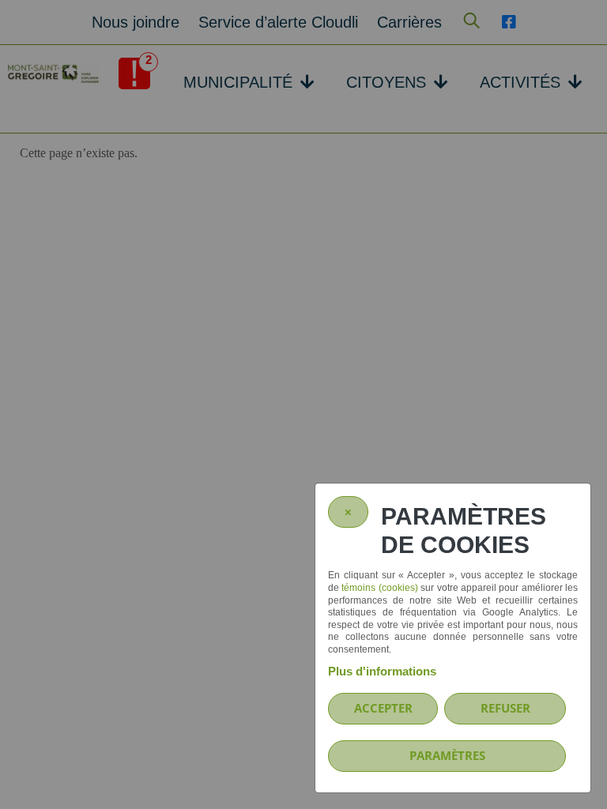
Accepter (383, 708)
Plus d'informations (382, 671)
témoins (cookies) (379, 587)
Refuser (505, 708)
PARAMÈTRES (447, 755)
